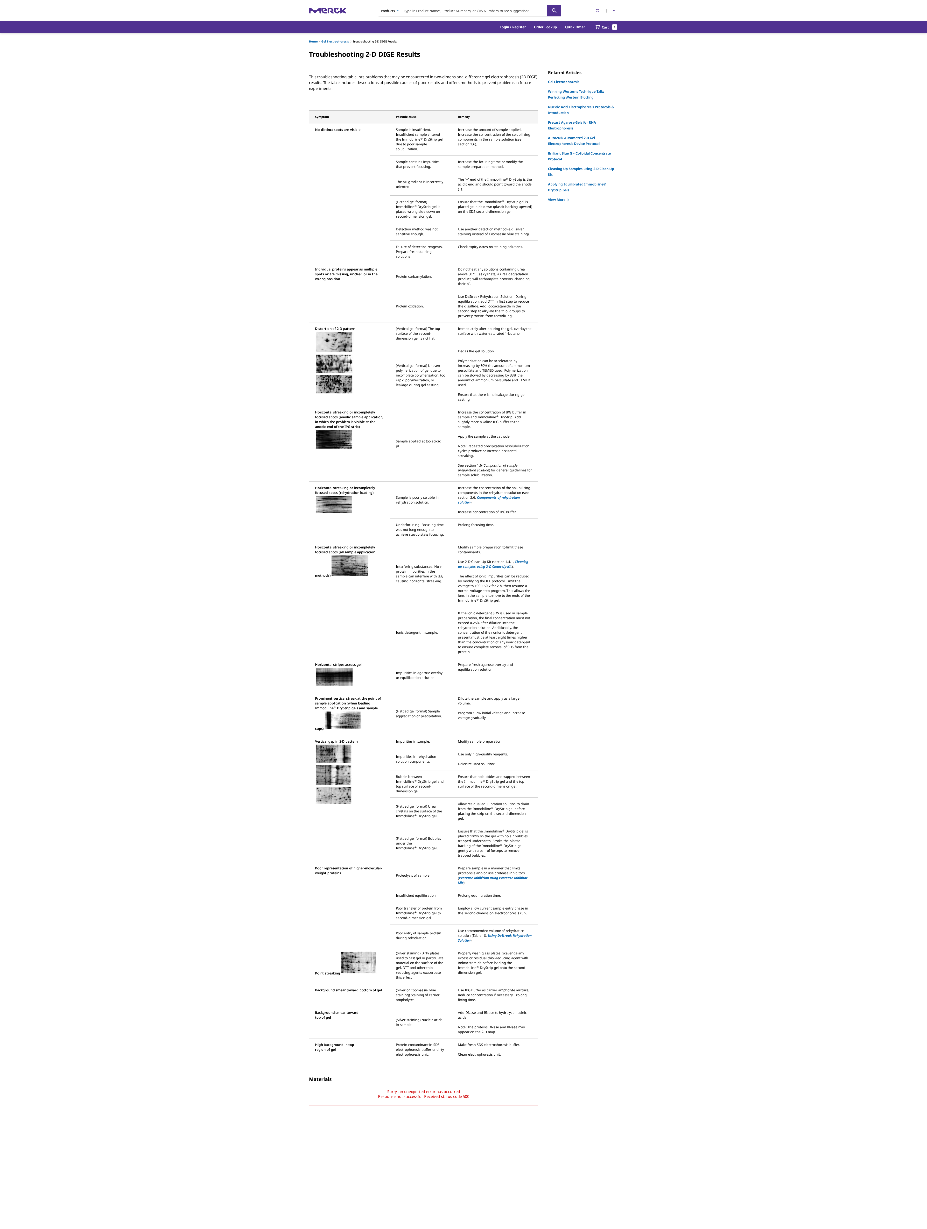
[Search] (554, 10)
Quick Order (575, 27)
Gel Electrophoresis (335, 41)
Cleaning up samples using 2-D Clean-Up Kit (493, 564)
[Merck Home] (327, 10)
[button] (513, 27)
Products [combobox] (388, 10)
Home (313, 41)
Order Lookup (545, 27)
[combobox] (469, 10)
